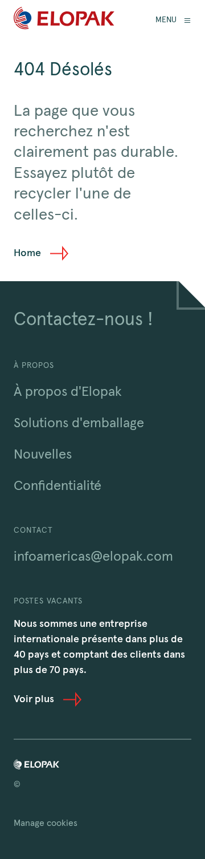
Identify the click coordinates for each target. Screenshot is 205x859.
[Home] (64, 20)
